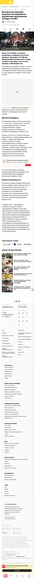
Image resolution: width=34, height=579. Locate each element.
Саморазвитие (8, 466)
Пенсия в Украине (9, 436)
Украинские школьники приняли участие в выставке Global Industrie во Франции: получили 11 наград (15, 111)
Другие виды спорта (10, 495)
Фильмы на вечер (9, 447)
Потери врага (8, 398)
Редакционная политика (8, 335)
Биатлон (7, 493)
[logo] (10, 2)
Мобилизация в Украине (12, 403)
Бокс (6, 487)
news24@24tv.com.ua (7, 307)
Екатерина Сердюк (10, 21)
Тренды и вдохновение (11, 479)
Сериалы (7, 452)
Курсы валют (8, 427)
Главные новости (9, 367)
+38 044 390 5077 (22, 307)
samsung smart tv (17, 532)
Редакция (4, 333)
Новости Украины (9, 369)
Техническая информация (24, 339)
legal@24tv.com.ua (20, 556)
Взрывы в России (9, 396)
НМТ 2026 (7, 463)
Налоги (6, 434)
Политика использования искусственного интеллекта (8, 353)
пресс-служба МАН (13, 25)
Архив (19, 349)
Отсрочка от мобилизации (11, 414)
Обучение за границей (10, 468)
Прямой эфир (8, 371)
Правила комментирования (25, 336)
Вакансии (20, 344)
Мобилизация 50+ (9, 407)
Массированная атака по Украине (13, 394)
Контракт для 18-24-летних (12, 412)
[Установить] (17, 568)
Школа (6, 461)
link (19, 313)
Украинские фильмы (10, 445)
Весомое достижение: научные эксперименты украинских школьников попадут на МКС (26, 6)
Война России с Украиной (12, 383)
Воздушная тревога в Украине (12, 392)
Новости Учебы (9, 457)
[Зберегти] (29, 29)
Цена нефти (8, 425)
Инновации (5, 6)
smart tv (6, 532)
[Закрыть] (31, 566)
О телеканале (5, 338)
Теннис (6, 491)
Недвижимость (9, 473)
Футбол (6, 489)
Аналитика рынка (9, 475)
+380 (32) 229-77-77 (11, 554)
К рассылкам (10, 518)
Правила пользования (7, 346)
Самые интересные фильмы (12, 443)
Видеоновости (8, 373)
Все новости (8, 365)
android (6, 528)
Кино (6, 441)
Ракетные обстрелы (10, 385)
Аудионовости (8, 376)
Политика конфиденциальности (7, 349)
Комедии (7, 450)
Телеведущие (5, 340)
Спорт (6, 485)
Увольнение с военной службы (13, 405)
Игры (19, 354)
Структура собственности (24, 347)
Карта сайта (21, 352)
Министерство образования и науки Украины (16, 459)
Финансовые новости (10, 429)
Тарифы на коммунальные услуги (13, 431)
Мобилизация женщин (10, 410)
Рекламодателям (6, 343)
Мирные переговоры (10, 389)
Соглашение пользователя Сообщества (24, 334)
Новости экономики (11, 423)
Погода (6, 378)
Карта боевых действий (11, 387)
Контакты (20, 341)
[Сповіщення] (32, 2)
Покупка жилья (8, 477)
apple (17, 528)
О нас (3, 330)
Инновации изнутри (14, 6)
